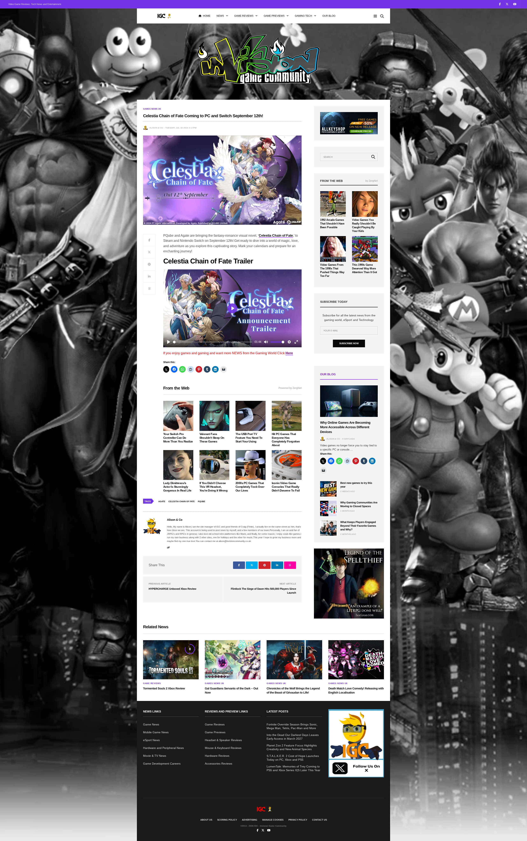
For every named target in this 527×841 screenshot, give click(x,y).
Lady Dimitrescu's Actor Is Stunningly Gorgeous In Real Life (177, 486)
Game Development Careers (162, 763)
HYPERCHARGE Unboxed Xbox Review (172, 588)
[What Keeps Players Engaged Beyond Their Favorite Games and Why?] (328, 528)
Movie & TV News (154, 755)
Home (206, 15)
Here (289, 353)
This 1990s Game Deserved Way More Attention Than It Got (364, 268)
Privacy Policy (297, 820)
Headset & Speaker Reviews (223, 740)
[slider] (212, 342)
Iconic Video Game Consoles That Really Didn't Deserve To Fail (286, 486)
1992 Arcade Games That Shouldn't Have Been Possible (332, 223)
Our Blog (328, 15)
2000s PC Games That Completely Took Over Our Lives (250, 486)
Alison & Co (156, 128)
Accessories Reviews (218, 763)
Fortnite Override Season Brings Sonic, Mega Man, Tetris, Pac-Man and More (292, 726)
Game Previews (274, 15)
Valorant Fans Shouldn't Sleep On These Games (211, 437)
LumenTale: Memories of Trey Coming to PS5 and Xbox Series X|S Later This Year (293, 768)
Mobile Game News (156, 732)
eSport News (151, 740)
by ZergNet (371, 180)
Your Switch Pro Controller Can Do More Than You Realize (178, 437)
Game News (151, 724)
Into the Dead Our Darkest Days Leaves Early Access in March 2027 (293, 736)
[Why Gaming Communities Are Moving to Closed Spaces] (328, 508)
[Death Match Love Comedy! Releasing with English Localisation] (356, 659)
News (220, 15)
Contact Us (319, 820)
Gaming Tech (303, 15)
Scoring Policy (227, 820)
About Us (206, 820)
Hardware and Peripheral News (163, 748)
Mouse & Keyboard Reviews (223, 748)
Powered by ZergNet (290, 388)
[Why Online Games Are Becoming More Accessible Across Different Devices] (349, 401)
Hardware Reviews (217, 755)
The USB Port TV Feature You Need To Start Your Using (249, 437)
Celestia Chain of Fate (181, 501)
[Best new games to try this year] (328, 489)
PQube (201, 501)
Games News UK (152, 109)
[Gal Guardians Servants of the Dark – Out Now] (232, 659)
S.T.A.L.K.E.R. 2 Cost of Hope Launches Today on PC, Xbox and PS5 (293, 757)
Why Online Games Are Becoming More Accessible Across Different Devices (345, 427)
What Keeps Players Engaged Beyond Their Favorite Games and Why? (358, 526)
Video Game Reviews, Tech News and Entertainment (34, 4)
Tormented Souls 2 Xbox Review (164, 688)
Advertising (249, 820)
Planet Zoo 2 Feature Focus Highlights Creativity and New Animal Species (292, 747)
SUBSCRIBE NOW (349, 343)
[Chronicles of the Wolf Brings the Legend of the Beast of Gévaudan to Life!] (294, 659)
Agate (161, 501)
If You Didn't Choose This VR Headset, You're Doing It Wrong (213, 486)
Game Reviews (243, 15)
